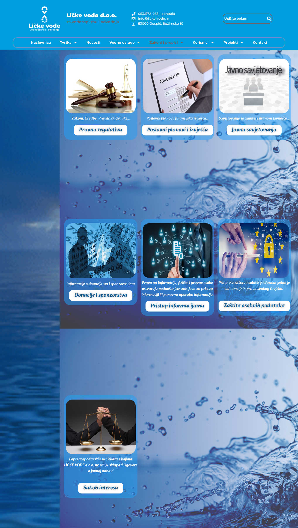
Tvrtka (66, 42)
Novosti (93, 42)
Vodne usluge (122, 42)
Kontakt (260, 42)
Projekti (230, 42)
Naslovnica (41, 42)
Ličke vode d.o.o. (92, 15)
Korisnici (201, 42)
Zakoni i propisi (163, 42)
